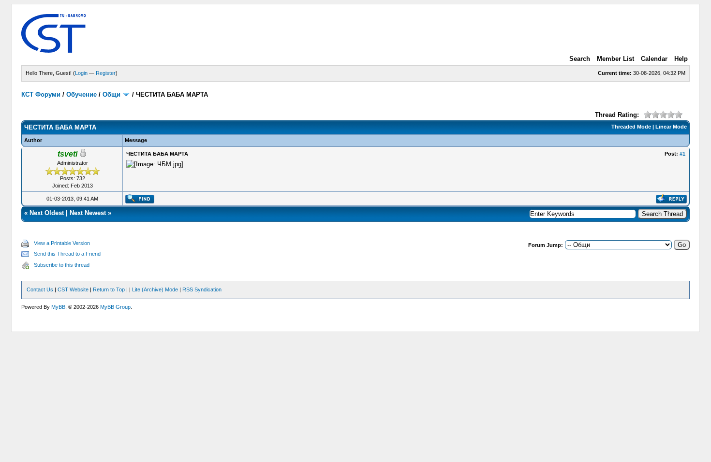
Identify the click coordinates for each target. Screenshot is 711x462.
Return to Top (109, 289)
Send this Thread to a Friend (67, 254)
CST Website (73, 289)
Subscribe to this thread (61, 265)
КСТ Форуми (40, 94)
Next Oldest (47, 213)
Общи (111, 94)
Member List (615, 58)
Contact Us (40, 289)
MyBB (58, 307)
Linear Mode (671, 127)
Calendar (654, 58)
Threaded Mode (631, 127)
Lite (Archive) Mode (155, 289)
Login (81, 73)
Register (106, 73)
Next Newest (88, 213)
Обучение (81, 94)
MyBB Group (115, 307)
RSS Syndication (202, 289)
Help (681, 58)
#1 (682, 154)
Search (579, 58)
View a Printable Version (62, 243)
